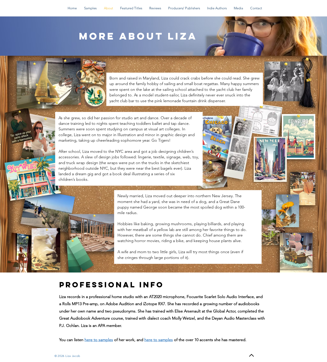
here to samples (99, 339)
